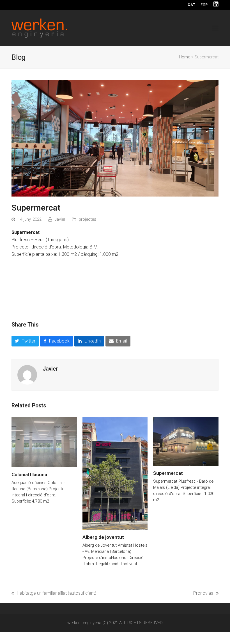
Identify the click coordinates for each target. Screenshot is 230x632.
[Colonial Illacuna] (44, 441)
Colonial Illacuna (29, 474)
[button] (215, 28)
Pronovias (203, 593)
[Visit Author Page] (27, 374)
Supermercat (168, 473)
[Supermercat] (186, 441)
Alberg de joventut (103, 537)
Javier (60, 219)
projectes (87, 219)
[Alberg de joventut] (115, 473)
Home (184, 57)
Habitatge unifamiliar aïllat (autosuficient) (54, 593)
